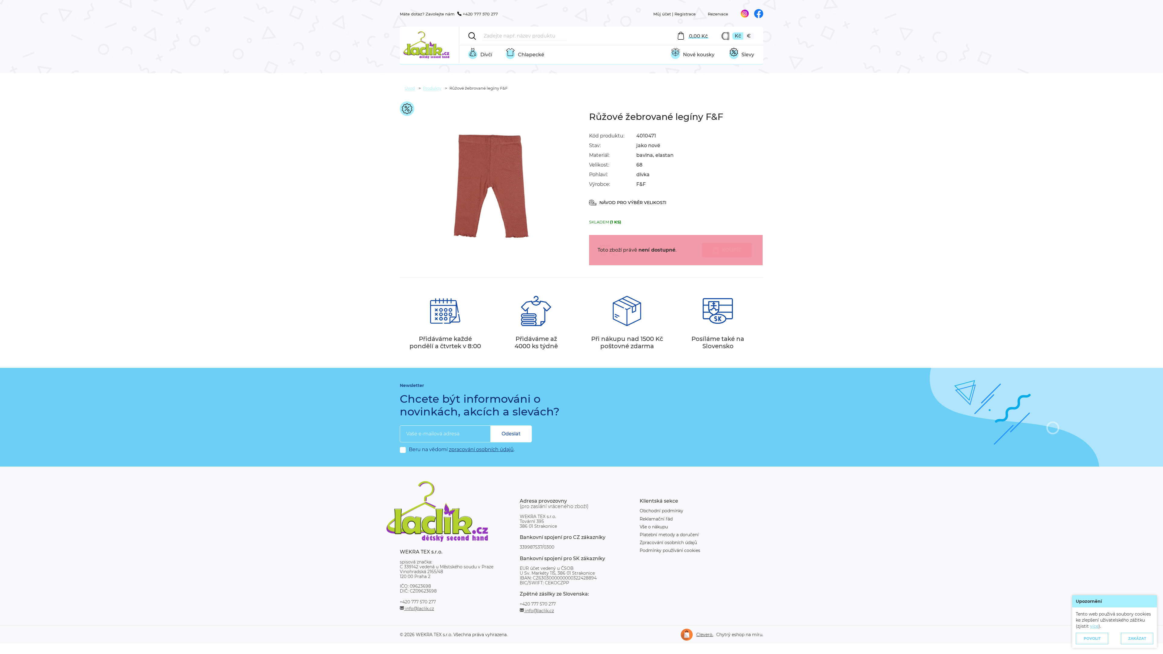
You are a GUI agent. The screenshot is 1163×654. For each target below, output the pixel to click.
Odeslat (511, 434)
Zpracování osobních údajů (668, 542)
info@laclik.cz (419, 608)
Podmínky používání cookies (670, 550)
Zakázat (1137, 638)
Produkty (432, 88)
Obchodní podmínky (661, 510)
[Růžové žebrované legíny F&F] (491, 253)
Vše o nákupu (654, 526)
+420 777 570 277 (480, 14)
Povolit (1092, 638)
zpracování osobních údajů (481, 449)
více (1094, 626)
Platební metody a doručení (669, 534)
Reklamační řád (656, 519)
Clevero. (704, 634)
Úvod (410, 88)
